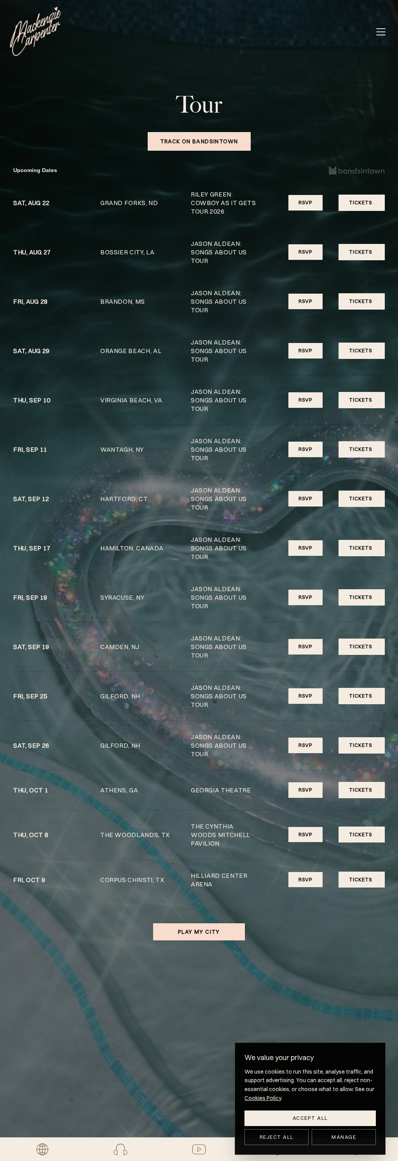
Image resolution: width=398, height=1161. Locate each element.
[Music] (120, 1149)
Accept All (310, 1118)
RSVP (305, 202)
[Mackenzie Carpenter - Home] (35, 32)
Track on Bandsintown (199, 141)
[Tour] (42, 1149)
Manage (344, 1137)
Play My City (199, 931)
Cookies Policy (262, 1098)
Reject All (277, 1137)
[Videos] (199, 1149)
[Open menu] (381, 31)
